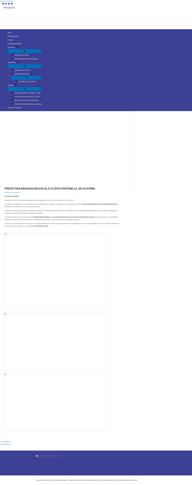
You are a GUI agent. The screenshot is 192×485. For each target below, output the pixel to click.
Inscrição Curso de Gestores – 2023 (27, 97)
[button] (9, 7)
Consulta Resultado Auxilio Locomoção (28, 104)
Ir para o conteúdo (6, 1)
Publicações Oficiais (15, 44)
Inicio (9, 33)
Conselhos (11, 47)
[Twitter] (6, 4)
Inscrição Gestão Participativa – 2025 (27, 93)
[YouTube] (12, 4)
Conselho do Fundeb (21, 55)
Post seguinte (6, 444)
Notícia (7, 192)
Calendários (12, 62)
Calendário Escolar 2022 (26, 81)
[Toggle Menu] (25, 51)
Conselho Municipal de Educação (26, 59)
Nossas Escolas (13, 36)
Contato (10, 40)
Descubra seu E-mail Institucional (26, 100)
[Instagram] (9, 4)
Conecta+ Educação (15, 108)
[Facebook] (3, 4)
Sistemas (11, 85)
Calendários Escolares (22, 74)
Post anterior (5, 442)
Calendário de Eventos (22, 70)
